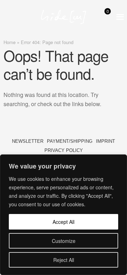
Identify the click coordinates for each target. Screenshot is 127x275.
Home (10, 42)
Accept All (63, 221)
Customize (63, 240)
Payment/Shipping (69, 141)
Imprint (105, 141)
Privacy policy (63, 150)
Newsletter (27, 141)
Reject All (63, 259)
